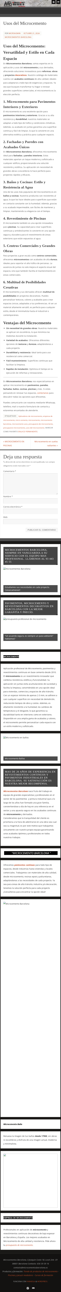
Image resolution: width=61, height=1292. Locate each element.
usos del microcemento (35, 428)
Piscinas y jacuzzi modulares (20, 1275)
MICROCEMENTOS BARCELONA (18, 37)
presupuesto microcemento (14, 428)
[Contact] (58, 2)
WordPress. (42, 1281)
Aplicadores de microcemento (30, 416)
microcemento (34, 420)
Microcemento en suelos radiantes (46, 443)
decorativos (21, 75)
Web (5, 517)
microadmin (15, 33)
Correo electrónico (12, 506)
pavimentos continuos (24, 865)
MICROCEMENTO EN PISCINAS (13, 443)
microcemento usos (20, 424)
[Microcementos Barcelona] (54, 2)
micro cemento (22, 420)
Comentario (9, 471)
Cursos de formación (44, 1275)
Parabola (31, 1281)
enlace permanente (28, 431)
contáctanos (43, 393)
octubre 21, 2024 (32, 33)
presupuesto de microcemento (41, 424)
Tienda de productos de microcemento (41, 1271)
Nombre (8, 496)
